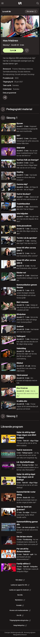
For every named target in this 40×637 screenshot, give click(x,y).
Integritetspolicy (18, 625)
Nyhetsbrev (19, 600)
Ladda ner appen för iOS (19, 585)
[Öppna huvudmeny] (2, 3)
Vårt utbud (18, 580)
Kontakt (18, 605)
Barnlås (20, 595)
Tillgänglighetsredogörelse (19, 620)
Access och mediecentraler (19, 610)
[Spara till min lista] (27, 50)
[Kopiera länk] (5, 97)
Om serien (30, 11)
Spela (12, 50)
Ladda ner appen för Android (19, 590)
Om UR (19, 615)
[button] (20, 118)
